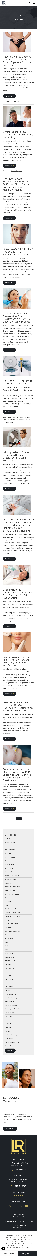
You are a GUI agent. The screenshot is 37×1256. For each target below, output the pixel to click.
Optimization (9, 1012)
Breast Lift (8, 883)
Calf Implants (9, 901)
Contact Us (9, 1129)
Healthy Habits (10, 953)
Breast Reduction (11, 890)
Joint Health (9, 979)
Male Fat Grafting (11, 997)
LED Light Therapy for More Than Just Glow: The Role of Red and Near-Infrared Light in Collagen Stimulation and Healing (18, 525)
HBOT (7, 942)
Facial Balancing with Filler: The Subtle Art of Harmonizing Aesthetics (18, 251)
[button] (3, 1248)
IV (5, 972)
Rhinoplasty (9, 1020)
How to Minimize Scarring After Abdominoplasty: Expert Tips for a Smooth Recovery (17, 61)
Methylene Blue (10, 1001)
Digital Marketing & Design (20, 1226)
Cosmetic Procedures (12, 916)
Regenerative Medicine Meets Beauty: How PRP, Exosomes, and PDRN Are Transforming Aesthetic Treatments (17, 775)
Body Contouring (10, 857)
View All (9, 1050)
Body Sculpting (10, 864)
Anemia (7, 838)
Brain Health (9, 868)
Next (19, 819)
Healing (7, 946)
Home (16, 19)
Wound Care (9, 1046)
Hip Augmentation (11, 957)
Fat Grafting (9, 927)
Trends (7, 1031)
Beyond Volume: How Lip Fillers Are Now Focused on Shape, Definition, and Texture (16, 661)
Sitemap (30, 1221)
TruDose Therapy (11, 1034)
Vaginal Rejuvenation (12, 1042)
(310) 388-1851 (25, 1247)
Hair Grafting (9, 938)
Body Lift (8, 860)
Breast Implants (10, 879)
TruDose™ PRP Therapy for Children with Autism (18, 382)
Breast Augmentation (12, 875)
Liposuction (9, 986)
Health (7, 949)
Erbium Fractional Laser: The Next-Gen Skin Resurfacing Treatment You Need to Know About (18, 706)
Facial (7, 920)
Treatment (8, 1027)
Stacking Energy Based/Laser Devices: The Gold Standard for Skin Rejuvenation (17, 593)
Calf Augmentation (11, 897)
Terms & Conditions (10, 1221)
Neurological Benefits (12, 1009)
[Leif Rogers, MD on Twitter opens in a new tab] (21, 1206)
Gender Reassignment (12, 931)
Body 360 (8, 853)
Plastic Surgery (10, 1016)
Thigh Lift (8, 1023)
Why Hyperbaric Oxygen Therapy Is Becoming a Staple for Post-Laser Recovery (16, 456)
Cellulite (8, 905)
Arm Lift (7, 846)
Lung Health (9, 990)
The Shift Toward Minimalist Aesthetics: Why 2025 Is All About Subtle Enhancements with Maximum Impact (18, 184)
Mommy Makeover (11, 1005)
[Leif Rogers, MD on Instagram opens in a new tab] (10, 1206)
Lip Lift (7, 983)
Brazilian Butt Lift (11, 872)
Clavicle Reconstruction (13, 912)
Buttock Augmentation (12, 894)
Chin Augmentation (11, 909)
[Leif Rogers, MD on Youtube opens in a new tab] (26, 1206)
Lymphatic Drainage (11, 994)
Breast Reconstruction (13, 886)
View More (8, 96)
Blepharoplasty (10, 849)
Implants (8, 964)
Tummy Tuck (9, 1038)
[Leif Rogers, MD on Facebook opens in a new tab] (15, 1206)
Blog (21, 19)
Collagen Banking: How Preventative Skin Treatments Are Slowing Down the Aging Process (16, 317)
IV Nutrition (9, 975)
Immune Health (10, 960)
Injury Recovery (10, 968)
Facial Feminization (11, 923)
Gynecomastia (10, 935)
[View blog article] (17, 42)
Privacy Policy (22, 1221)
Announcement (10, 842)
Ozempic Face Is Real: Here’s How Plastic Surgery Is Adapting (18, 134)
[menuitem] (10, 1206)
